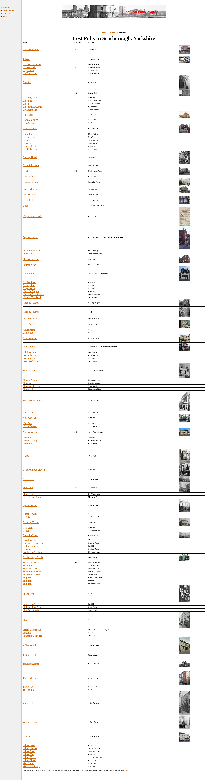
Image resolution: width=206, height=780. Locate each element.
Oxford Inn (28, 479)
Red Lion (28, 527)
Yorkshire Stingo (31, 766)
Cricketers (28, 171)
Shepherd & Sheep (32, 571)
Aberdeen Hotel (31, 49)
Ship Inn (27, 577)
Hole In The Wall (32, 297)
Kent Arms (28, 324)
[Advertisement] (11, 54)
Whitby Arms (30, 748)
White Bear (29, 751)
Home (103, 32)
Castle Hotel (29, 146)
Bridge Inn (28, 122)
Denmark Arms (31, 189)
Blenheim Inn (30, 109)
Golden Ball (29, 273)
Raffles (26, 516)
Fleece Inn (28, 253)
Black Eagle (29, 100)
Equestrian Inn (30, 237)
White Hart (28, 754)
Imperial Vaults (31, 318)
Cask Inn (27, 143)
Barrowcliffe (29, 67)
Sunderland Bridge (32, 635)
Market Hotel (30, 389)
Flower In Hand (31, 259)
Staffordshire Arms (32, 607)
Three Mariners (31, 678)
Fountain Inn (29, 264)
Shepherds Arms (31, 574)
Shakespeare (29, 562)
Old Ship (27, 456)
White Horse (29, 757)
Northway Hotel (31, 431)
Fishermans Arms (32, 250)
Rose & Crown (30, 535)
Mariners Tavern (31, 386)
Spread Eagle (30, 603)
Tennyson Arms (31, 663)
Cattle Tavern (30, 149)
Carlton (27, 140)
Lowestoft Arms (31, 361)
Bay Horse (28, 70)
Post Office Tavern (32, 497)
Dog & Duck (29, 194)
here (126, 770)
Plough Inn (28, 494)
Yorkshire (111, 32)
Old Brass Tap (30, 440)
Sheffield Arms (31, 568)
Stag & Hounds (31, 610)
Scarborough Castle (33, 557)
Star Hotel (28, 619)
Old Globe (28, 443)
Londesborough (31, 355)
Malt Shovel (29, 370)
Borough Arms (30, 119)
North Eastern (30, 426)
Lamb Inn (28, 332)
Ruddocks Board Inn (33, 542)
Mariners (27, 382)
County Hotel (30, 157)
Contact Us (6, 16)
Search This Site (8, 10)
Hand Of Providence (33, 294)
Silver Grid (28, 593)
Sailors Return (30, 545)
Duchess (27, 205)
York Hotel (28, 763)
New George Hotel (32, 417)
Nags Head (28, 412)
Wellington (28, 736)
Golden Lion (29, 282)
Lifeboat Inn (29, 352)
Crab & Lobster (31, 165)
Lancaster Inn (30, 338)
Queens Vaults (30, 513)
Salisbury (28, 548)
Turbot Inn (28, 689)
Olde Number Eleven (34, 469)
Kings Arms (29, 329)
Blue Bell (28, 114)
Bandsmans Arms (32, 64)
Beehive (27, 82)
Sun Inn (27, 632)
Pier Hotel (28, 487)
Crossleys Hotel (31, 182)
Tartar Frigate (30, 655)
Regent (26, 530)
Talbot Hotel (29, 645)
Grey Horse (29, 288)
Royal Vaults (29, 539)
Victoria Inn (29, 703)
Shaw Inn (28, 565)
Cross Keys (28, 176)
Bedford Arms (30, 73)
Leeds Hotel (29, 346)
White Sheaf (29, 760)
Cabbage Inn (29, 137)
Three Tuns (29, 686)
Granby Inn (29, 285)
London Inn (29, 358)
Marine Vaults (30, 379)
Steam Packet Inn (32, 629)
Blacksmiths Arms (32, 106)
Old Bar (27, 437)
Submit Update (7, 13)
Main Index (6, 7)
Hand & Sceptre (31, 291)
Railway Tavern (31, 522)
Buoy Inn (27, 134)
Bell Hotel (28, 93)
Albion (26, 59)
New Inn (27, 423)
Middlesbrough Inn (33, 400)
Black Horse (29, 103)
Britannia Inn (30, 128)
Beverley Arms (30, 97)
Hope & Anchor (31, 302)
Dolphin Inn (29, 200)
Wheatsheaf (29, 745)
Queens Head (30, 505)
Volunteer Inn (30, 722)
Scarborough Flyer (32, 551)
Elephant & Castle (32, 216)
